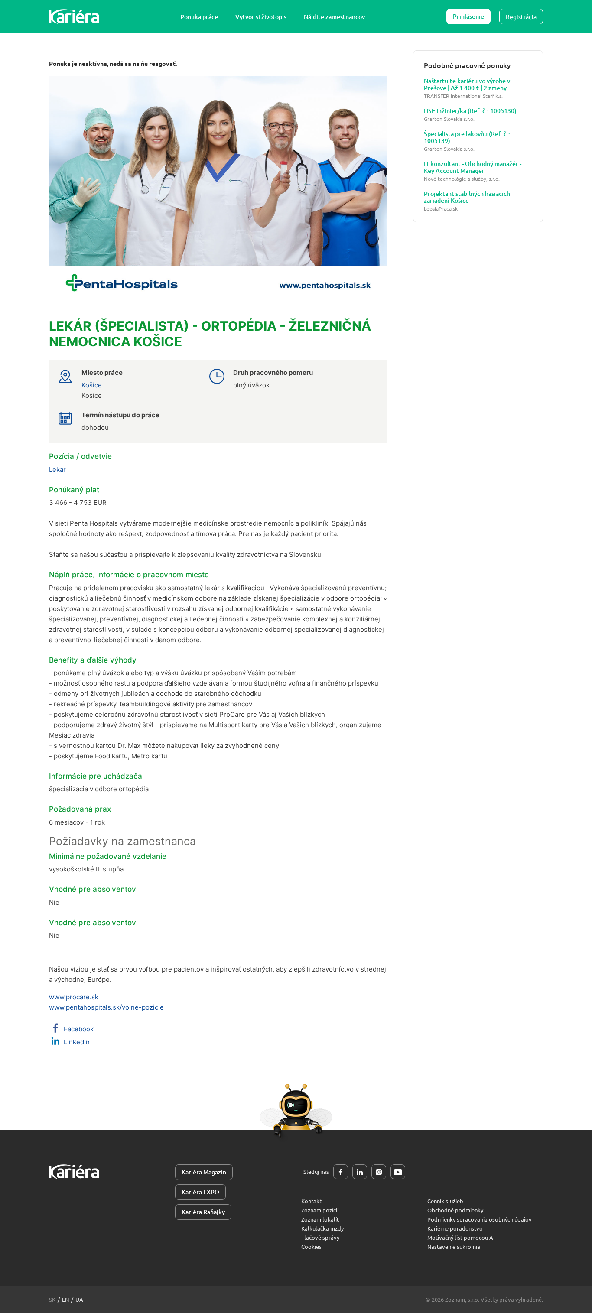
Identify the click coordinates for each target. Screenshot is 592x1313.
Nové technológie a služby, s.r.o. (462, 179)
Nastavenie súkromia (453, 1246)
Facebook (78, 1029)
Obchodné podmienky (455, 1210)
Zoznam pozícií (319, 1210)
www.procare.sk (73, 997)
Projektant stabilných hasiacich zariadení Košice (467, 197)
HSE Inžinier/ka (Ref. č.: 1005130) (470, 110)
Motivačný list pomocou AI (461, 1237)
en (65, 1299)
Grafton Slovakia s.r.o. (449, 119)
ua (79, 1299)
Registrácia (521, 16)
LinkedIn (76, 1042)
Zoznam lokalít (320, 1219)
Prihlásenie (468, 16)
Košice (91, 385)
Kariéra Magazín (204, 1172)
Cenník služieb (445, 1201)
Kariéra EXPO (200, 1192)
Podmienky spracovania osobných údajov (479, 1219)
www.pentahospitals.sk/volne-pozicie (106, 1007)
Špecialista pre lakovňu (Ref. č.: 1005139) (467, 137)
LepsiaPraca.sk (441, 208)
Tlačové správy (320, 1237)
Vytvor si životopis (260, 17)
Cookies (311, 1246)
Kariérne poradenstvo (455, 1228)
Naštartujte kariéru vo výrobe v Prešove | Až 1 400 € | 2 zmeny (467, 84)
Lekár (57, 469)
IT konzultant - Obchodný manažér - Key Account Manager (472, 167)
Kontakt (311, 1201)
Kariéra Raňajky (203, 1212)
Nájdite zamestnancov (334, 17)
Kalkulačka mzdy (322, 1228)
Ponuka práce (199, 17)
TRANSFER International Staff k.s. (463, 96)
